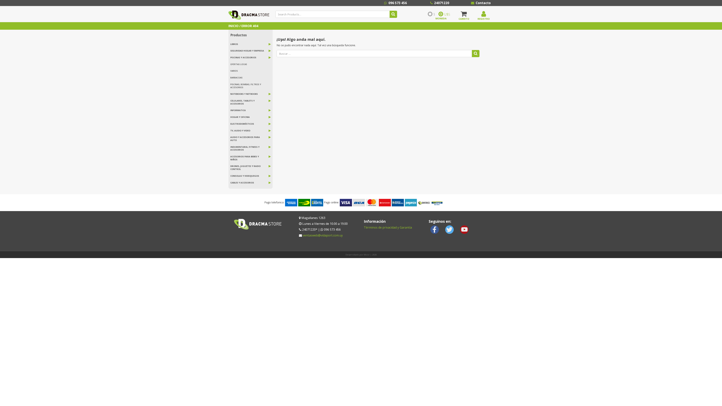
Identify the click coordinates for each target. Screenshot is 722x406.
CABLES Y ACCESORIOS (242, 182)
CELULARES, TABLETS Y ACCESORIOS (242, 102)
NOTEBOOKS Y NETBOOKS (244, 93)
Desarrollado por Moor (358, 254)
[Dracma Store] (248, 14)
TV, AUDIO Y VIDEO (240, 130)
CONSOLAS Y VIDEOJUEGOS (244, 175)
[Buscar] (393, 14)
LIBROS (234, 44)
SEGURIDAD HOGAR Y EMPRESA (247, 50)
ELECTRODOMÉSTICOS (242, 123)
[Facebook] (434, 229)
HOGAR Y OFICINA (240, 117)
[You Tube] (464, 229)
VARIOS (234, 70)
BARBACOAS (236, 77)
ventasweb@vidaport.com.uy (323, 235)
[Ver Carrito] (464, 15)
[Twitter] (449, 229)
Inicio (233, 26)
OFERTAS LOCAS (238, 64)
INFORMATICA (238, 110)
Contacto (483, 3)
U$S (447, 14)
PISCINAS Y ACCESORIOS (243, 57)
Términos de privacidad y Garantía (388, 227)
